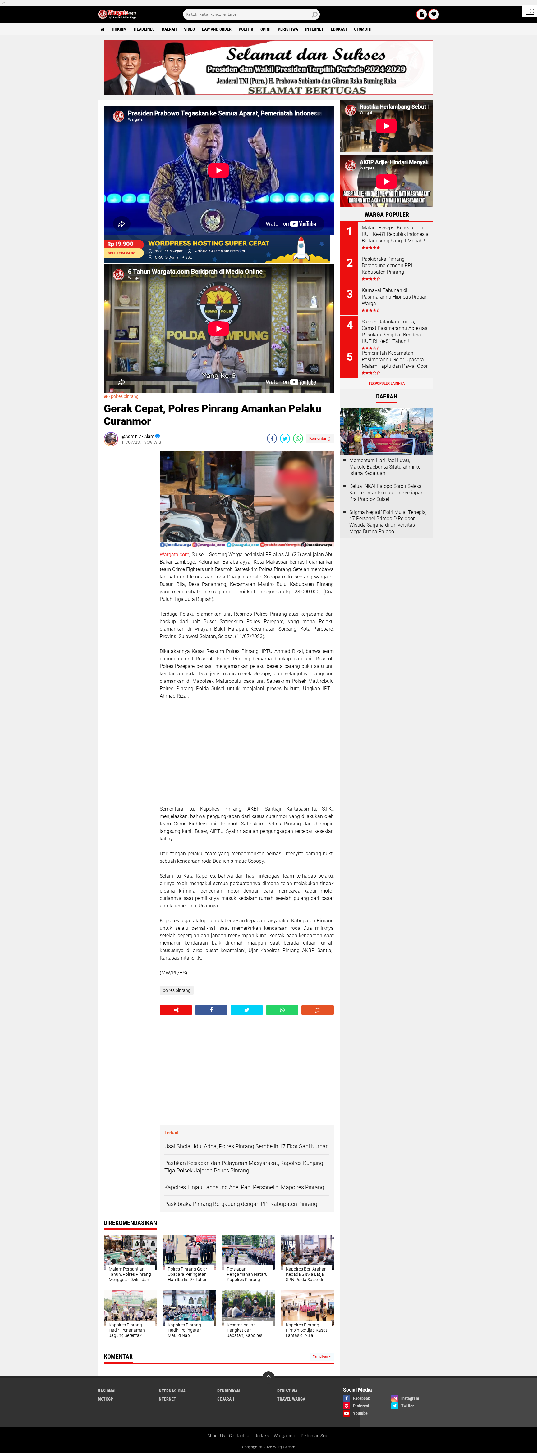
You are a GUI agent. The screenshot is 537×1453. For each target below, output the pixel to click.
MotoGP (105, 1399)
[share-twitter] (285, 438)
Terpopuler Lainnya (387, 383)
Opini (265, 29)
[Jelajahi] (529, 11)
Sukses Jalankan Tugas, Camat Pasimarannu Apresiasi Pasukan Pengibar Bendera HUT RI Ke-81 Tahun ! (395, 331)
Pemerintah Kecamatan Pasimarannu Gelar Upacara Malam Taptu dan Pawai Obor (395, 359)
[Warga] (422, 14)
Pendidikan (228, 1390)
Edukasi (339, 29)
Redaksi (262, 1435)
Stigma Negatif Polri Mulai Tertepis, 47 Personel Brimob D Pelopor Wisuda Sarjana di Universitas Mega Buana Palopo (387, 521)
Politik (246, 29)
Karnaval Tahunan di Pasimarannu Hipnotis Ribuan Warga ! (395, 296)
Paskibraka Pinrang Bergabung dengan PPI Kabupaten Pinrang (387, 265)
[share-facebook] (272, 438)
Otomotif (363, 29)
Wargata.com (174, 554)
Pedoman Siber (315, 1435)
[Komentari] (317, 1010)
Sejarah (225, 1399)
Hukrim (119, 29)
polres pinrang (125, 396)
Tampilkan (321, 1357)
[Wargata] (434, 14)
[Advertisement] (129, 544)
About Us (216, 1435)
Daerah (169, 29)
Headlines (144, 29)
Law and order (217, 29)
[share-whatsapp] (298, 438)
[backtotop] (268, 1377)
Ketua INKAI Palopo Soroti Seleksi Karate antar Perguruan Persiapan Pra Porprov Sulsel (386, 492)
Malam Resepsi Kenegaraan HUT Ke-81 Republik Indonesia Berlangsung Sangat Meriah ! (395, 234)
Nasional (107, 1390)
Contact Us (239, 1435)
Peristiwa (288, 29)
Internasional (173, 1390)
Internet (314, 29)
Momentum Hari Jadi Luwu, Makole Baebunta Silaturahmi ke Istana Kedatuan (384, 466)
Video (189, 29)
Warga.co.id (285, 1435)
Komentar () (320, 438)
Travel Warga (291, 1399)
